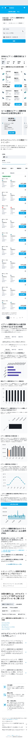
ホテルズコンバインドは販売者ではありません (13, 724)
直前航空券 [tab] (19, 62)
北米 (13, 735)
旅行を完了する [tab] (21, 614)
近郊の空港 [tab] (4, 607)
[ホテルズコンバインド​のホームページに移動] (9, 8)
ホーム (9, 735)
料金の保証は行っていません (12, 719)
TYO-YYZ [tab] (7, 337)
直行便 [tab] (14, 62)
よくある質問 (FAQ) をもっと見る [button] (14, 564)
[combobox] (15, 157)
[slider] (26, 164)
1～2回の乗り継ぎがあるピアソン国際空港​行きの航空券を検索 (12, 551)
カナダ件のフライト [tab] (15, 611)
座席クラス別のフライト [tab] (7, 604)
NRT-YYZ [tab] (14, 337)
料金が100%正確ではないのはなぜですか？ (13, 730)
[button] (2, 7)
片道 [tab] (24, 62)
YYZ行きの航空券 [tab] (14, 607)
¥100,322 (5, 18)
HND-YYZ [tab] (20, 337)
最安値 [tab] (3, 62)
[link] (11, 132)
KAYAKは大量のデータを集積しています (12, 727)
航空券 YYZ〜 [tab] (5, 611)
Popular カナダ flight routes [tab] (9, 614)
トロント (17, 735)
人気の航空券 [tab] (19, 604)
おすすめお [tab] (8, 62)
